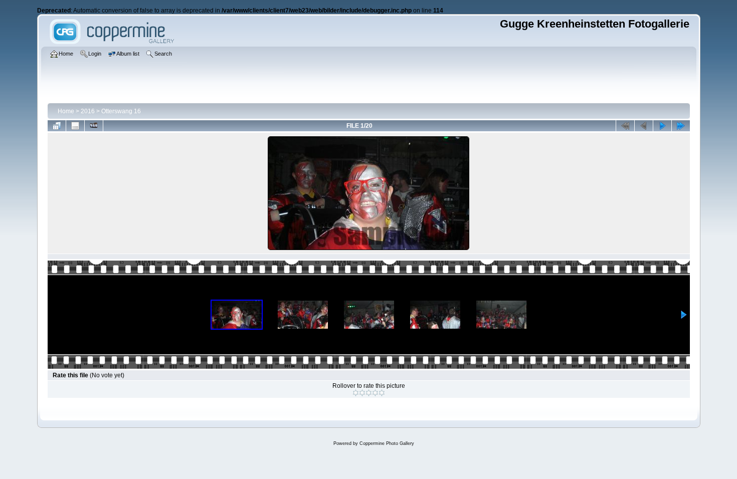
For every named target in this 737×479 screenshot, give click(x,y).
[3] (368, 392)
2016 (88, 111)
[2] (362, 392)
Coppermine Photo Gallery (386, 443)
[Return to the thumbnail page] (57, 125)
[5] (382, 392)
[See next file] (662, 125)
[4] (375, 392)
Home (66, 111)
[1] (355, 392)
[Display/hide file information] (75, 125)
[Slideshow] (94, 125)
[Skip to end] (681, 125)
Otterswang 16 (121, 111)
